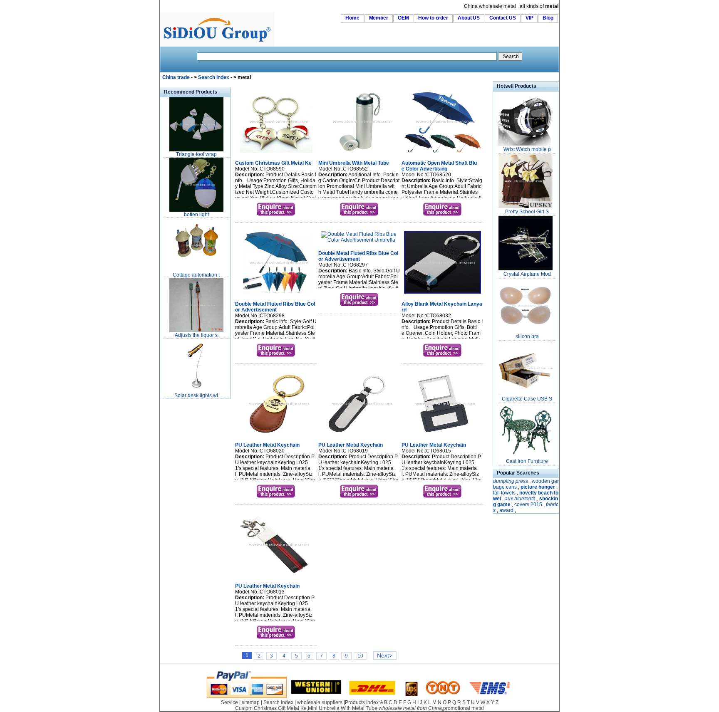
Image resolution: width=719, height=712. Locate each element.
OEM (403, 18)
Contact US (502, 18)
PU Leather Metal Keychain (267, 445)
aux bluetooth (520, 499)
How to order (433, 18)
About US (469, 18)
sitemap (251, 702)
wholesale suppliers (319, 702)
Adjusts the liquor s (196, 335)
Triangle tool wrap (196, 154)
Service (229, 702)
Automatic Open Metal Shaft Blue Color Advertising (439, 166)
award (506, 510)
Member (378, 18)
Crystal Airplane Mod (527, 274)
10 (360, 656)
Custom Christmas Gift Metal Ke (273, 163)
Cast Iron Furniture (527, 461)
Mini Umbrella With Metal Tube (353, 163)
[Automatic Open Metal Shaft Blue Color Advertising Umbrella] (442, 153)
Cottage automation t (196, 275)
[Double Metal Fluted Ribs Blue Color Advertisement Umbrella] (276, 294)
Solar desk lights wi (196, 395)
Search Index (213, 77)
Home (352, 18)
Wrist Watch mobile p (527, 149)
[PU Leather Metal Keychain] (276, 435)
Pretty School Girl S (527, 212)
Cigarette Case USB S (527, 399)
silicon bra (527, 336)
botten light (196, 215)
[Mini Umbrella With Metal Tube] (359, 153)
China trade (176, 77)
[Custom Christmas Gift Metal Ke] (276, 153)
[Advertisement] (185, 525)
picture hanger (538, 487)
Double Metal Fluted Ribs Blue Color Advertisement (275, 307)
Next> (384, 656)
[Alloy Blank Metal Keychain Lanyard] (442, 294)
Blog (548, 18)
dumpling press (510, 481)
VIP (529, 18)
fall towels (504, 493)
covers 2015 (528, 504)
